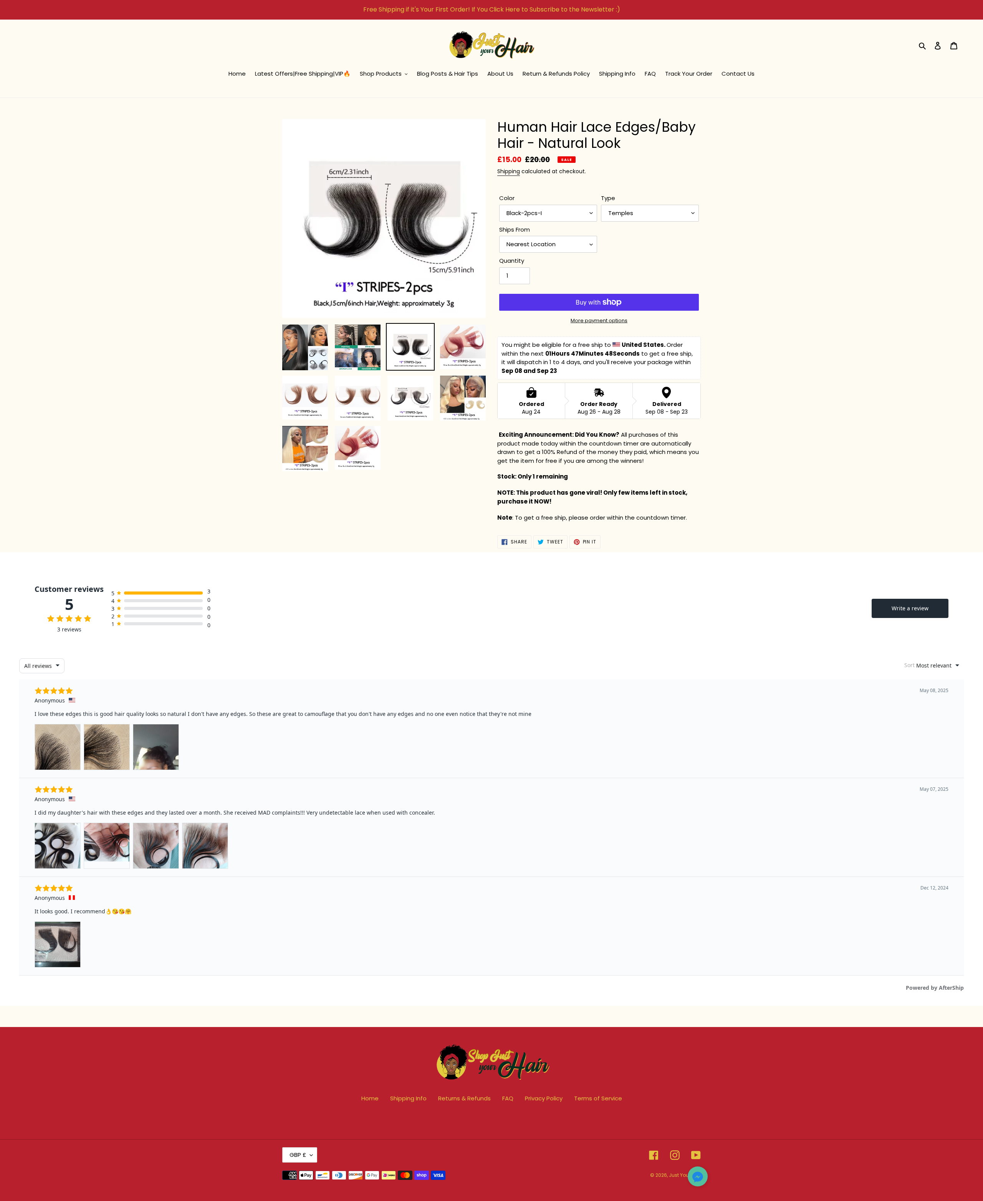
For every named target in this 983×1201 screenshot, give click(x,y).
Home (370, 1098)
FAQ (507, 1098)
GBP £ (298, 1155)
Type (608, 198)
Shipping (508, 171)
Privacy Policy (544, 1098)
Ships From (514, 229)
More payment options (599, 320)
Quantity (511, 261)
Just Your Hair (685, 1175)
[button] (698, 1177)
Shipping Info (408, 1098)
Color (507, 198)
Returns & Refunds (464, 1098)
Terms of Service (598, 1098)
